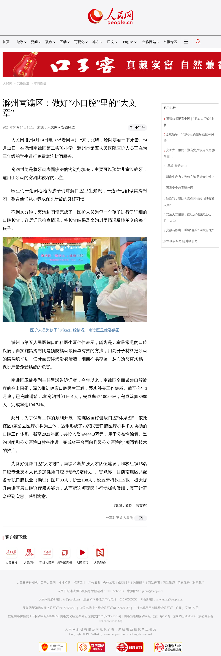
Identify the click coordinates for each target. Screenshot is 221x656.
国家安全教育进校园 (179, 187)
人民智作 (100, 562)
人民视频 (82, 562)
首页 (6, 42)
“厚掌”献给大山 (176, 165)
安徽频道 (23, 83)
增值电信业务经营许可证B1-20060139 (104, 608)
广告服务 (94, 582)
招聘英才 (79, 582)
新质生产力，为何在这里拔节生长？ (190, 176)
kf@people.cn (71, 599)
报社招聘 (64, 582)
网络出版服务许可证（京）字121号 (147, 616)
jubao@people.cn (152, 591)
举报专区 (170, 42)
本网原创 (40, 83)
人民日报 (11, 562)
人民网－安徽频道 (61, 127)
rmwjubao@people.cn (169, 599)
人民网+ (29, 562)
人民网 (7, 83)
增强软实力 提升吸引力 (181, 241)
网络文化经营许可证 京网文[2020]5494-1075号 (91, 616)
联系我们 (199, 582)
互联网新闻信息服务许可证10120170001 (49, 608)
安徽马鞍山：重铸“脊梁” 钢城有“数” (190, 230)
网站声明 (154, 582)
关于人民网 (48, 582)
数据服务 (139, 582)
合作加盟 (109, 582)
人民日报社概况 (27, 582)
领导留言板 (64, 562)
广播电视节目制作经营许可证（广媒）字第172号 (166, 608)
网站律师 (169, 582)
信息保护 (184, 582)
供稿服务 (124, 582)
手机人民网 (46, 562)
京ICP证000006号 (184, 616)
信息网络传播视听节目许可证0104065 (33, 616)
